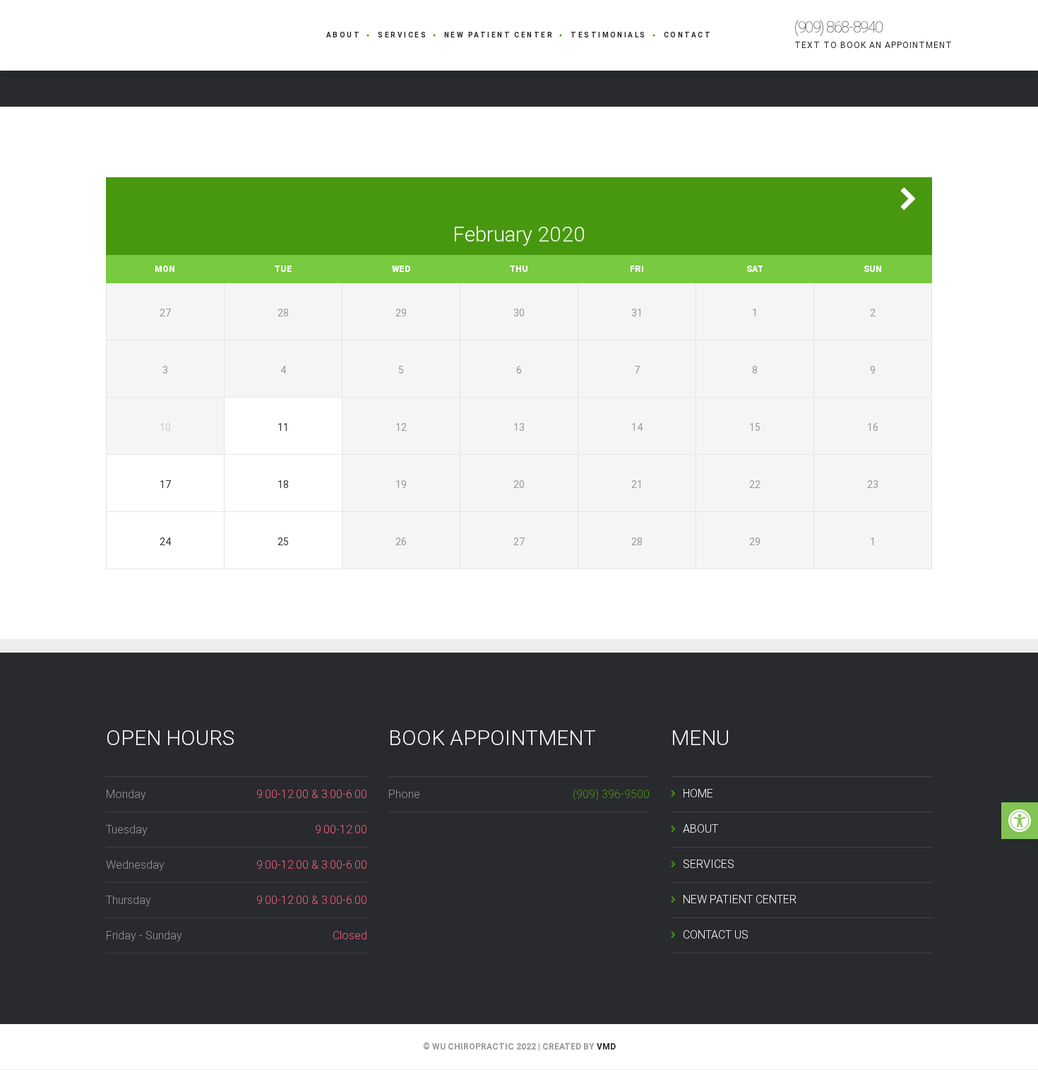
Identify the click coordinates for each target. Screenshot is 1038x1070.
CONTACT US (715, 934)
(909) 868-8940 (838, 27)
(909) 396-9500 (611, 794)
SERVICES (402, 35)
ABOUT (343, 35)
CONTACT (688, 35)
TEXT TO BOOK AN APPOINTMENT (873, 45)
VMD (606, 1047)
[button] (1019, 820)
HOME (698, 793)
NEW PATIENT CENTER (499, 35)
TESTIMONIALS (609, 35)
